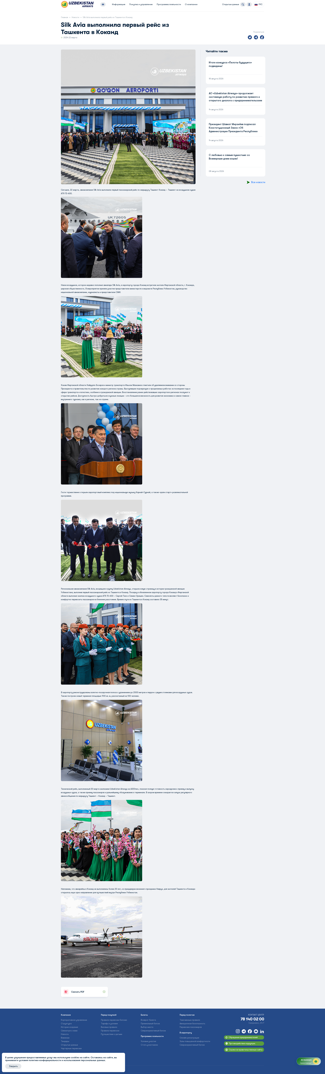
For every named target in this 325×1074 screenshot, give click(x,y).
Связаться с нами (69, 1031)
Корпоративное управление (74, 1020)
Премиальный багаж (150, 1023)
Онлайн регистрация (189, 1038)
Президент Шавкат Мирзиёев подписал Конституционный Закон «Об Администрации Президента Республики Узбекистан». (233, 129)
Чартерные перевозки (71, 1048)
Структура (66, 1023)
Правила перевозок (110, 1031)
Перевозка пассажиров (191, 1027)
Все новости (258, 182)
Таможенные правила (190, 1020)
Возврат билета (148, 1020)
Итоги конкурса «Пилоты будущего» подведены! (230, 64)
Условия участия (148, 1041)
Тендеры (65, 1041)
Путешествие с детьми (111, 1034)
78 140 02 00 (252, 1019)
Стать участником (149, 1045)
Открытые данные (230, 4)
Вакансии (65, 1038)
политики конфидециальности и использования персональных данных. (67, 1060)
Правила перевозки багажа (114, 1020)
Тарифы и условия (109, 1023)
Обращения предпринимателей (243, 1037)
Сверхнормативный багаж (153, 1031)
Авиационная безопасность (192, 1023)
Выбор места (147, 1027)
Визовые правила (109, 1027)
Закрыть (13, 1066)
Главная (64, 17)
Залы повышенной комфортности (195, 1041)
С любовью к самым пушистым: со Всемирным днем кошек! (229, 157)
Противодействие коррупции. (242, 1043)
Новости (75, 17)
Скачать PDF (77, 992)
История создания (69, 1027)
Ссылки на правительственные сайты (246, 1050)
